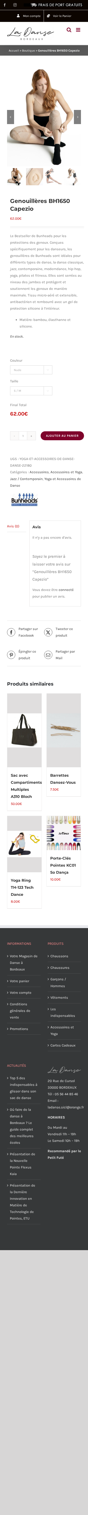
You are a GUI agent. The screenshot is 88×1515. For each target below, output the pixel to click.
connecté (66, 590)
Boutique (28, 50)
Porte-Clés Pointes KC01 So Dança (63, 865)
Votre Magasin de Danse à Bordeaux (24, 962)
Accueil (14, 50)
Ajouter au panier (62, 435)
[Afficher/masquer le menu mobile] (78, 29)
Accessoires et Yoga (66, 472)
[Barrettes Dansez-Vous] (64, 730)
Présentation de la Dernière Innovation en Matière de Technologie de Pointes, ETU (22, 1201)
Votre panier (19, 981)
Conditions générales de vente (20, 1010)
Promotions (19, 1029)
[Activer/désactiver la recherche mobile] (69, 29)
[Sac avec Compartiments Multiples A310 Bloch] (24, 730)
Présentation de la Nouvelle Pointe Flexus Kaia (22, 1164)
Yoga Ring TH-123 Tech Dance (22, 887)
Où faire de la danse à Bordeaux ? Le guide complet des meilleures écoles (22, 1126)
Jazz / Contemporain (26, 479)
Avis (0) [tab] (13, 526)
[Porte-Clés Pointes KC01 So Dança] (64, 833)
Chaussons (59, 956)
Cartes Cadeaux (63, 1045)
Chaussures (59, 968)
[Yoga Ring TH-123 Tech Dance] (24, 844)
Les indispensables (62, 1012)
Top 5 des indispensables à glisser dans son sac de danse (23, 1088)
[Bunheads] (24, 499)
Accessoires (39, 472)
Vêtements (59, 997)
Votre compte (20, 992)
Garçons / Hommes (58, 982)
